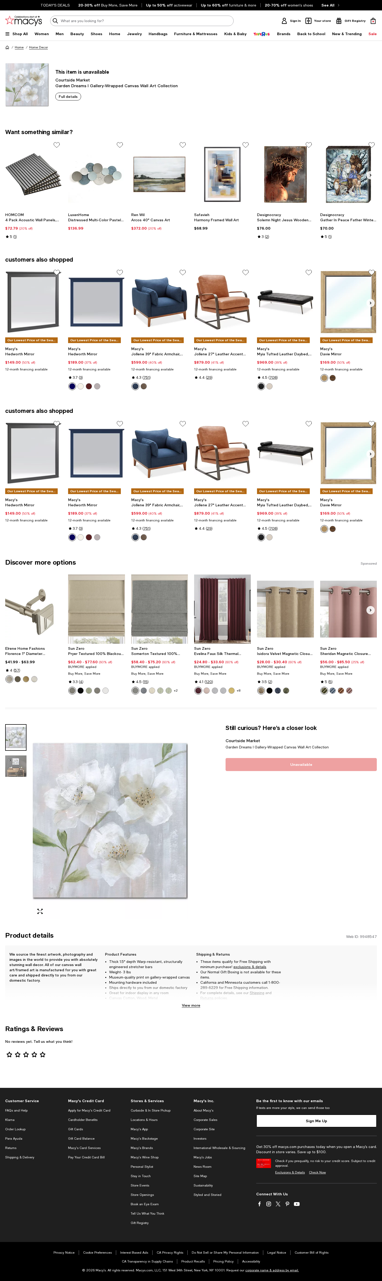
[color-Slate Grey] (144, 386)
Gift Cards (75, 1129)
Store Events (140, 1185)
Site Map (200, 1176)
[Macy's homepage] (7, 47)
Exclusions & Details (290, 1172)
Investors (200, 1138)
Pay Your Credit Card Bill (86, 1157)
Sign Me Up (316, 1121)
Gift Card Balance (81, 1138)
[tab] (16, 737)
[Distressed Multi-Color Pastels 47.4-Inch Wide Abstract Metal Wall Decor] (96, 174)
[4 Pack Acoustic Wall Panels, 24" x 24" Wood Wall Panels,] (33, 174)
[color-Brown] (89, 386)
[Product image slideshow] (110, 821)
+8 (238, 690)
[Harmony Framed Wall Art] (222, 174)
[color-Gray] (135, 690)
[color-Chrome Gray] (215, 690)
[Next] (370, 175)
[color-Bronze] (18, 679)
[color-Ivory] (269, 386)
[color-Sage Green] (160, 690)
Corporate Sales (205, 1120)
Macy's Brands (142, 1148)
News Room (203, 1167)
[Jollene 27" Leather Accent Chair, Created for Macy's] (222, 302)
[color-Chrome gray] (223, 690)
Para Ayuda (13, 1138)
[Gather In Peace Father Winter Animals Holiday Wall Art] (348, 174)
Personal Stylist (142, 1167)
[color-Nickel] (34, 679)
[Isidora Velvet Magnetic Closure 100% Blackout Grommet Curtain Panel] (285, 609)
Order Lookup (15, 1129)
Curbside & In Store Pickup (150, 1110)
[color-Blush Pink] (206, 690)
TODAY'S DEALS (55, 5)
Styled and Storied (207, 1195)
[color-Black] (261, 386)
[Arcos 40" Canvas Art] (159, 174)
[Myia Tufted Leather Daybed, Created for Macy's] (285, 302)
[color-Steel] (72, 690)
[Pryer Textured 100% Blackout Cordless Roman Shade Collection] (96, 609)
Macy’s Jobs (203, 1157)
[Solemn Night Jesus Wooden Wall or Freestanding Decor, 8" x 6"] (285, 174)
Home (19, 47)
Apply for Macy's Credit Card (89, 1110)
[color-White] (80, 386)
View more (191, 1005)
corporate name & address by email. (272, 1270)
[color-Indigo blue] (278, 690)
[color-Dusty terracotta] (341, 690)
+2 (176, 690)
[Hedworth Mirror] (33, 302)
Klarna (10, 1120)
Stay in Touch (141, 1176)
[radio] (72, 386)
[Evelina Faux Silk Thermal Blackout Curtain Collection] (222, 609)
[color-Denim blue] (333, 690)
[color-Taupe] (261, 690)
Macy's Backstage (144, 1138)
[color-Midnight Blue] (135, 386)
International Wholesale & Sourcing (219, 1148)
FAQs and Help (16, 1110)
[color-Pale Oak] (324, 378)
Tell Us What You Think (147, 1213)
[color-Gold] (26, 679)
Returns (207, 998)
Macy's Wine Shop (145, 1157)
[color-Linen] (152, 690)
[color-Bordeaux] (198, 690)
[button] (96, 821)
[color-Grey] (97, 386)
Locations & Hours (144, 1120)
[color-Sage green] (89, 690)
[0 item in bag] (373, 21)
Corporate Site (204, 1129)
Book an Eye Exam (145, 1204)
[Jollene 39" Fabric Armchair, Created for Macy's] (159, 302)
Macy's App (139, 1129)
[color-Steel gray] (97, 690)
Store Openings (142, 1195)
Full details (68, 96)
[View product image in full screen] (40, 911)
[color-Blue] (72, 386)
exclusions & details (249, 967)
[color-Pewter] (9, 679)
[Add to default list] (57, 145)
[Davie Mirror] (348, 302)
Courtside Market (72, 79)
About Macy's (203, 1110)
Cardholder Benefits (82, 1120)
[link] (33, 225)
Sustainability (203, 1185)
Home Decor (38, 47)
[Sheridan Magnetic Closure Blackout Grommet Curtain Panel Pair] (348, 609)
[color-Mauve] (349, 690)
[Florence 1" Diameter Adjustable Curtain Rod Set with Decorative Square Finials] (33, 609)
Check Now (317, 1172)
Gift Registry (140, 1223)
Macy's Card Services (84, 1148)
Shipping (257, 993)
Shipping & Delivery (19, 1157)
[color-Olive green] (286, 690)
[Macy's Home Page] (23, 21)
